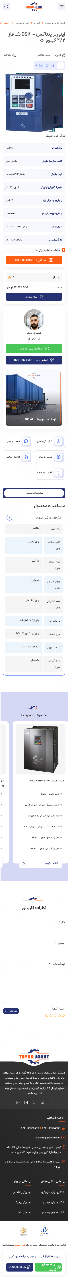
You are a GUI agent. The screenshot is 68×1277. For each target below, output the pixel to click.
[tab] (34, 493)
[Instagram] (50, 1102)
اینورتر (37, 23)
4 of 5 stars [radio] (51, 1015)
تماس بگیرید (51, 863)
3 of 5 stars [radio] (55, 1015)
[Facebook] (34, 1102)
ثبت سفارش (30, 297)
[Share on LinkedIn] (41, 66)
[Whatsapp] (18, 1102)
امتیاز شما (58, 1008)
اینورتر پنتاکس (22, 23)
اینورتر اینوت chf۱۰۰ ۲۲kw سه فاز (46, 781)
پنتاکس (7, 55)
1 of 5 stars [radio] (63, 1015)
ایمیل (60, 942)
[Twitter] (42, 1102)
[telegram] (47, 66)
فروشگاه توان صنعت (55, 23)
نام (61, 921)
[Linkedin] (26, 1102)
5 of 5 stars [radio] (46, 1015)
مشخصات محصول (34, 493)
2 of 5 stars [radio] (59, 1015)
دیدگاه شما (56, 964)
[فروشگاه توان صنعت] (34, 6)
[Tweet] (52, 66)
